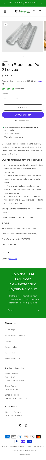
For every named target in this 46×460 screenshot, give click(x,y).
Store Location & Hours (15, 335)
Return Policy (11, 347)
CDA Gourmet (13, 446)
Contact (8, 341)
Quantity (5, 93)
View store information (14, 137)
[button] (5, 11)
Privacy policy (17, 450)
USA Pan (13, 259)
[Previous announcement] (5, 3)
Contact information (24, 454)
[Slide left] (17, 56)
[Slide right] (28, 56)
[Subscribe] (38, 310)
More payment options (23, 121)
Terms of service (30, 450)
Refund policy (39, 446)
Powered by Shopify (25, 446)
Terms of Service (12, 359)
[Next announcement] (41, 3)
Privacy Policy (11, 353)
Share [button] (7, 252)
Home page (10, 330)
